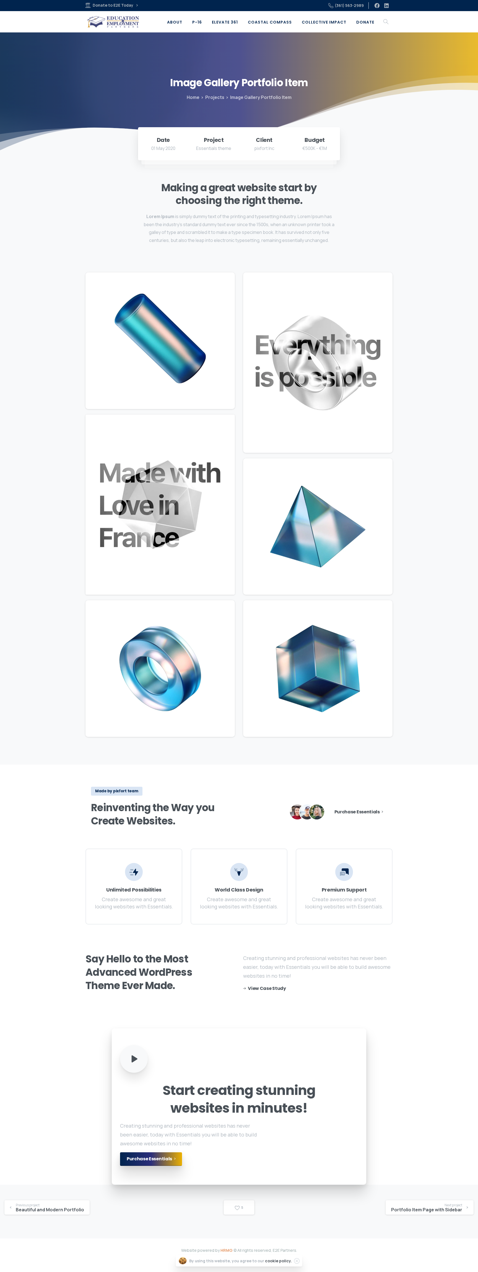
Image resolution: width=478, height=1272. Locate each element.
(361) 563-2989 (349, 5)
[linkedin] (386, 5)
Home (193, 97)
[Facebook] (377, 5)
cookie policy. (278, 1260)
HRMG (226, 1250)
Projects (214, 97)
